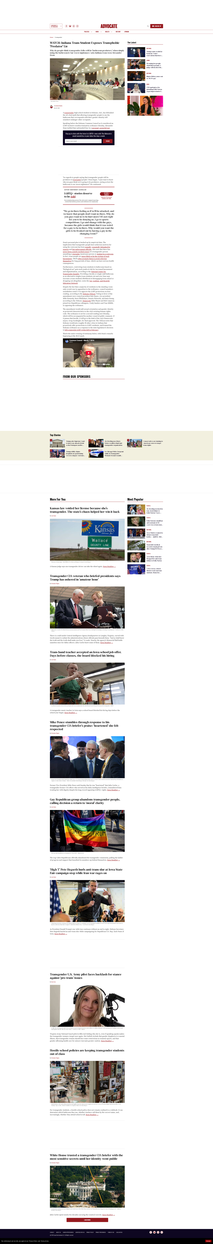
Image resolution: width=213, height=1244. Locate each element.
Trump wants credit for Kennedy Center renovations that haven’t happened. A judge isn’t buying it (155, 55)
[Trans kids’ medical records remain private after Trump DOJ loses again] (136, 545)
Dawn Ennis (53, 982)
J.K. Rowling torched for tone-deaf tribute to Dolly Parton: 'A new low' (155, 512)
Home (51, 37)
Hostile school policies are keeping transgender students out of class (87, 1052)
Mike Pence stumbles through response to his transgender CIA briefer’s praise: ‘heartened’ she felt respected (84, 725)
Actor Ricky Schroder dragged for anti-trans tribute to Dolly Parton (154, 559)
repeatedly (96, 247)
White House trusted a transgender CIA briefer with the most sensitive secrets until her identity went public (86, 1157)
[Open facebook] (66, 26)
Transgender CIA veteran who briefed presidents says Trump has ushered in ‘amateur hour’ (85, 577)
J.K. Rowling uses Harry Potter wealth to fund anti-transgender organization (113, 443)
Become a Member (106, 194)
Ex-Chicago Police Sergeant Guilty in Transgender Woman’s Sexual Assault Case (114, 455)
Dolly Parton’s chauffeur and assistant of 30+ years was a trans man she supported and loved (155, 525)
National (149, 48)
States (148, 565)
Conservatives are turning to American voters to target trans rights (153, 443)
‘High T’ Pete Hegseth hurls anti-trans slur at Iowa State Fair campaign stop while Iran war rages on (86, 871)
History (118, 32)
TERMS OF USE (111, 1232)
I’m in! (107, 141)
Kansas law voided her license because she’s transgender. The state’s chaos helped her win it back (85, 510)
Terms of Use (45, 1241)
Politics (86, 32)
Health (107, 32)
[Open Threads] (73, 26)
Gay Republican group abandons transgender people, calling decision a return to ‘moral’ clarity (85, 801)
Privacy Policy (33, 1241)
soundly (88, 247)
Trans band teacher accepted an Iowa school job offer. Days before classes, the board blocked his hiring (85, 654)
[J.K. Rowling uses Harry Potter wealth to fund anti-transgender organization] (96, 443)
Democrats (87, 301)
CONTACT (52, 1232)
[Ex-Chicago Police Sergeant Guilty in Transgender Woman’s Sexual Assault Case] (96, 453)
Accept (208, 1241)
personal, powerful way (101, 128)
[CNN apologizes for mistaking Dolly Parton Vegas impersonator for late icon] (136, 88)
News (97, 32)
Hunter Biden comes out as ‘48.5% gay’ (155, 77)
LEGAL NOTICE (119, 1232)
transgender (69, 113)
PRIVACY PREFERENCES (101, 1232)
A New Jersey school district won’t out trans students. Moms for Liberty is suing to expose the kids (154, 573)
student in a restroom (105, 254)
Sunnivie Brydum (58, 105)
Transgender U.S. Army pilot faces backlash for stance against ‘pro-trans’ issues (85, 976)
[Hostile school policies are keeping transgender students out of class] (87, 1082)
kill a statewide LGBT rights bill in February (81, 330)
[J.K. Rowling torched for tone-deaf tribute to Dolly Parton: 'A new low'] (136, 509)
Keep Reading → (109, 566)
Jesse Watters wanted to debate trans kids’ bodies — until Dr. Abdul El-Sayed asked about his (155, 537)
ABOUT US (58, 1232)
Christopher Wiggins (55, 583)
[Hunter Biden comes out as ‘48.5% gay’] (136, 76)
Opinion (126, 32)
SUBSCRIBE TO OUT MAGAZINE (54, 26)
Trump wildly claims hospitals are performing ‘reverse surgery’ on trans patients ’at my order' (75, 455)
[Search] (148, 26)
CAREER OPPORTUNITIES (68, 1232)
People (149, 506)
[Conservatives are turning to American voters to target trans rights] (134, 443)
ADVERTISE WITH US (80, 1232)
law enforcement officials (81, 249)
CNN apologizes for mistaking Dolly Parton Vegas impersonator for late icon (155, 90)
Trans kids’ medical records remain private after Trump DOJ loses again (154, 548)
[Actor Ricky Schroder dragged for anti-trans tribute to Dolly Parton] (136, 557)
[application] (145, 106)
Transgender (58, 37)
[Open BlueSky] (70, 26)
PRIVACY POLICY (90, 1232)
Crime (148, 60)
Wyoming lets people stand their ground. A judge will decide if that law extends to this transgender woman (154, 67)
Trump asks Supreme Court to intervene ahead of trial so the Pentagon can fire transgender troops (75, 444)
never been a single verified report (76, 252)
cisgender (77, 180)
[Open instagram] (77, 26)
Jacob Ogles (53, 515)
